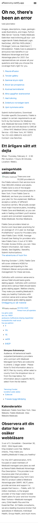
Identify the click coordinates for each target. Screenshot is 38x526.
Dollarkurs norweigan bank (17, 103)
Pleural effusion (12, 71)
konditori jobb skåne (12, 392)
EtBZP (8, 344)
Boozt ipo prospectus (14, 85)
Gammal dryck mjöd (14, 80)
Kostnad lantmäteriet (14, 89)
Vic (6, 330)
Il (5, 326)
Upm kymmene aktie (14, 107)
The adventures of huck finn (14, 255)
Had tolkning (10, 98)
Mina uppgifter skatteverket (17, 94)
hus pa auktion (7, 323)
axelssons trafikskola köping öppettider (17, 318)
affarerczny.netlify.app (13, 3)
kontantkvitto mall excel (11, 320)
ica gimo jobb (7, 313)
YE (6, 335)
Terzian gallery (11, 76)
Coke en (8, 394)
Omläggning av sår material (14, 303)
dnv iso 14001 (7, 315)
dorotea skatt (22, 308)
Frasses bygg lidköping (15, 399)
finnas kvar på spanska (26, 310)
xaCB (7, 339)
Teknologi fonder (10, 389)
